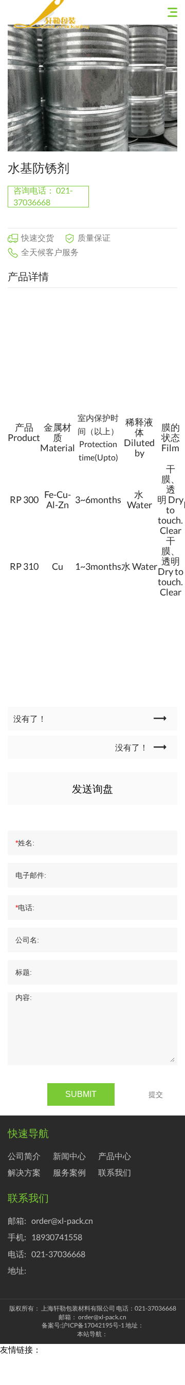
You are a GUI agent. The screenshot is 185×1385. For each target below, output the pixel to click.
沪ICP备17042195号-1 (93, 1325)
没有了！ (29, 718)
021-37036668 (58, 1254)
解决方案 (24, 1172)
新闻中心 (69, 1156)
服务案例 (69, 1172)
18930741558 (56, 1237)
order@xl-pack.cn (62, 1220)
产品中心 (114, 1156)
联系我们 (114, 1172)
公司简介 (24, 1156)
